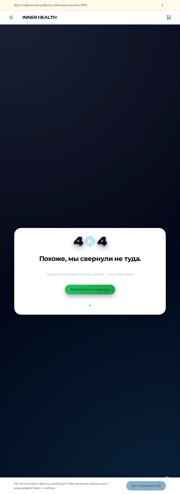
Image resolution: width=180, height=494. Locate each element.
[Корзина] (169, 17)
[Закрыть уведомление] (162, 5)
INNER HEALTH (39, 17)
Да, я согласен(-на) (146, 485)
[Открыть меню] (11, 17)
